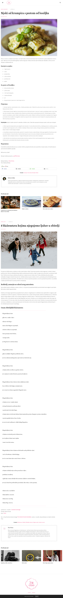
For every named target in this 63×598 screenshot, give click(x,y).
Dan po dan (3, 9)
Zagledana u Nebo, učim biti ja (6, 563)
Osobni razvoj (42, 522)
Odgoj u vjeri (35, 522)
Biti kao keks (24, 563)
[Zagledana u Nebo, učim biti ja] (10, 555)
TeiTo (4, 513)
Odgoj (5, 221)
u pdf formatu (16, 156)
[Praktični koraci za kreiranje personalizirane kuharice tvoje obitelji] (10, 202)
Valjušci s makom (25, 209)
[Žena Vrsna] (9, 2)
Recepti (6, 9)
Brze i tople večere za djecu (48, 209)
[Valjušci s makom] (31, 201)
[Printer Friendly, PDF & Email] (5, 166)
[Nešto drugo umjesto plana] (52, 555)
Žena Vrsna (11, 161)
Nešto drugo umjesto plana (48, 563)
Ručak (37, 172)
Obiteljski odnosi (29, 522)
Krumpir (25, 172)
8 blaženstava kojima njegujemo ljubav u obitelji (30, 226)
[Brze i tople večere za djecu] (52, 201)
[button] (8, 169)
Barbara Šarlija (4, 16)
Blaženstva (19, 522)
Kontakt (33, 592)
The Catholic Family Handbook (24, 517)
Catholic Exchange (15, 509)
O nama (29, 592)
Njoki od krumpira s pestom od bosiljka (25, 13)
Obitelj (2, 221)
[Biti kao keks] (31, 555)
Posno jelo (29, 172)
